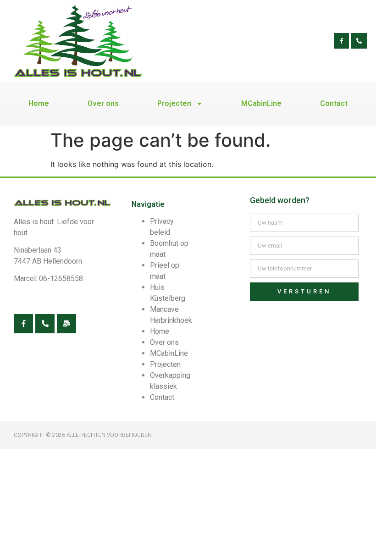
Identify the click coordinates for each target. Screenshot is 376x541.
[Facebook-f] (341, 41)
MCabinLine (261, 103)
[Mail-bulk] (66, 323)
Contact (334, 103)
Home (38, 103)
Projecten (174, 103)
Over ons (103, 103)
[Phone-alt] (359, 41)
